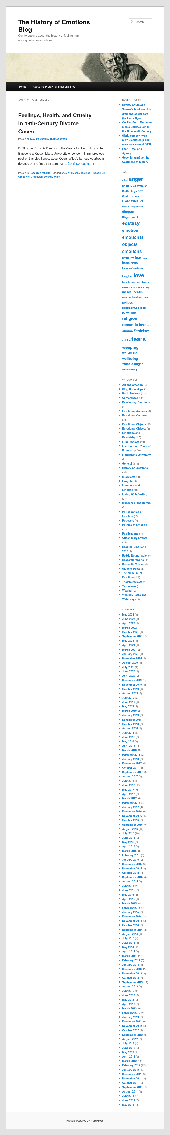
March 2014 (129, 956)
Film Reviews (130, 442)
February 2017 (131, 803)
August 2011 (130, 1091)
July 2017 (128, 781)
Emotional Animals (134, 411)
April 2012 (128, 1056)
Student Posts (131, 568)
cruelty (65, 173)
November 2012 (132, 1026)
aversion (142, 186)
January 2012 (130, 1070)
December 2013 (132, 969)
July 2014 (128, 938)
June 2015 (128, 890)
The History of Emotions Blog (54, 25)
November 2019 (132, 684)
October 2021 (130, 632)
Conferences (130, 398)
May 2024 (128, 614)
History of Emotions (135, 468)
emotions (132, 251)
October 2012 (130, 1030)
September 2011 (132, 1087)
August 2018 (130, 728)
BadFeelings (129, 191)
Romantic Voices (133, 564)
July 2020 (128, 667)
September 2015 (132, 877)
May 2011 (128, 1105)
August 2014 (130, 934)
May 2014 (128, 947)
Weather (127, 590)
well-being (129, 353)
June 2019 (128, 702)
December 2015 (132, 864)
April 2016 (128, 846)
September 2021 (132, 636)
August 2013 (130, 986)
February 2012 (131, 1065)
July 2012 (128, 1043)
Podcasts (128, 520)
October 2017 (130, 768)
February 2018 (131, 754)
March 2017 (129, 798)
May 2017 (128, 789)
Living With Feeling (134, 494)
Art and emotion (132, 385)
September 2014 (132, 930)
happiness (130, 262)
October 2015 (130, 873)
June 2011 (128, 1100)
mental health (132, 292)
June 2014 (128, 943)
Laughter (127, 276)
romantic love (134, 324)
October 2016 (130, 820)
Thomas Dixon (58, 139)
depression (137, 206)
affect (125, 180)
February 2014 (131, 960)
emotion (130, 230)
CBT (140, 191)
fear (138, 257)
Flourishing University (136, 455)
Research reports (39, 173)
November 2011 (132, 1078)
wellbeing (130, 358)
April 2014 (128, 951)
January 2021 (130, 654)
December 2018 (132, 719)
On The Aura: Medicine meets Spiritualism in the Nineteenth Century (137, 126)
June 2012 (128, 1048)
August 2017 (130, 776)
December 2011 (132, 1074)
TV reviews (129, 586)
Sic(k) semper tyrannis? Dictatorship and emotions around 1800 (136, 139)
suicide (126, 340)
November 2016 (132, 816)
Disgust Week (130, 217)
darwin (126, 206)
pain (145, 297)
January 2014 (130, 965)
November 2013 (132, 973)
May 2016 (128, 842)
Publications (130, 533)
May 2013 (128, 1000)
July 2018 (128, 732)
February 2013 (131, 1013)
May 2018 (128, 741)
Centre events (130, 196)
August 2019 (130, 693)
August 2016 (130, 829)
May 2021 (128, 641)
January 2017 (130, 807)
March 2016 (129, 851)
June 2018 (128, 737)
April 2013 (128, 1004)
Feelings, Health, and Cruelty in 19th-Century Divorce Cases (54, 123)
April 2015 (128, 899)
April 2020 (128, 676)
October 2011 (130, 1083)
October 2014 (130, 925)
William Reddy (129, 369)
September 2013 (132, 982)
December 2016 (132, 811)
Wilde (56, 176)
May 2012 (128, 1052)
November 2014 (132, 921)
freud (145, 257)
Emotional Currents (134, 415)
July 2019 (128, 697)
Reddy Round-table (134, 555)
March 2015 (129, 903)
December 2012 (132, 1021)
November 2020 (132, 658)
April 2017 (128, 794)
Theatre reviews (132, 582)
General (127, 463)
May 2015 (128, 895)
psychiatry (129, 313)
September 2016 (132, 824)
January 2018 (130, 759)
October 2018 (130, 724)
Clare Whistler (132, 201)
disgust (128, 211)
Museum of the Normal (136, 503)
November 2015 (132, 868)
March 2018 (129, 750)
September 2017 (132, 772)
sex (149, 325)
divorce (75, 173)
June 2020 (128, 671)
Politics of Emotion (134, 525)
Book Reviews (131, 393)
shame (127, 330)
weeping (130, 347)
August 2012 (130, 1039)
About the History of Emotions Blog (54, 86)
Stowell (48, 176)
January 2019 (130, 715)
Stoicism (142, 331)
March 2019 (129, 711)
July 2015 (128, 886)
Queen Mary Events (134, 538)
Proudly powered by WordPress (85, 1120)
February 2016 (131, 855)
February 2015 (131, 908)
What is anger (132, 364)
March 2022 (129, 627)
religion (129, 318)
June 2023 (128, 619)
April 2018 (128, 746)
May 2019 (128, 706)
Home (22, 86)
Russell (96, 173)
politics (127, 302)
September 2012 (132, 1035)
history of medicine (132, 268)
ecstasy (131, 223)
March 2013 (129, 1008)
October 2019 (130, 689)
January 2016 (130, 860)
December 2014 (132, 916)
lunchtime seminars (135, 282)
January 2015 (130, 912)
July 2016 (128, 833)
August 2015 (130, 881)
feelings (85, 173)
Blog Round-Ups (132, 389)
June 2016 (128, 838)
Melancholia (128, 287)
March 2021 (129, 649)
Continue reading (81, 163)
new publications (132, 297)
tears (138, 338)
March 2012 (129, 1061)
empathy (128, 258)
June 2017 (128, 785)
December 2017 (132, 763)
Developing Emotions (136, 402)
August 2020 (130, 662)
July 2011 (128, 1096)
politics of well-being (134, 308)
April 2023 (128, 623)
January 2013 (130, 1017)
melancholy (143, 287)
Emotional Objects (134, 424)
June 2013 (128, 995)
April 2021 (128, 645)
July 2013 (128, 991)
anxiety (127, 186)
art (134, 186)
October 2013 (130, 978)
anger (136, 179)
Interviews (128, 477)
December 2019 (132, 680)
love (139, 275)
